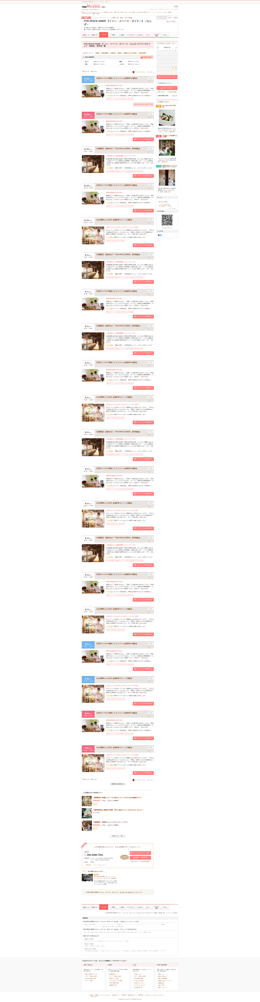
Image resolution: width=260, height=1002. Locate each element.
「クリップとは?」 (171, 208)
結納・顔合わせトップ (91, 974)
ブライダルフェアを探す (116, 980)
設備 (122, 35)
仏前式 (102, 946)
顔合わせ (164, 976)
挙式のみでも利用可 (143, 950)
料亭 (127, 941)
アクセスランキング (139, 985)
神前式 (87, 946)
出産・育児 (161, 985)
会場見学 (113, 53)
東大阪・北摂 (147, 932)
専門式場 (99, 941)
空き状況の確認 (145, 861)
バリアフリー (163, 950)
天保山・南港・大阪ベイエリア (134, 932)
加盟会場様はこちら (132, 995)
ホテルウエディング (91, 941)
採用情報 (124, 995)
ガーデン (108, 950)
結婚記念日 (161, 983)
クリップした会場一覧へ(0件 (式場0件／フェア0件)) (165, 205)
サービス (131, 35)
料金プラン (95, 35)
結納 (159, 976)
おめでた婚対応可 (153, 950)
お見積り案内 (142, 53)
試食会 (97, 53)
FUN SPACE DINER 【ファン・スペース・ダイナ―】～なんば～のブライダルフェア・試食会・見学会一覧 (141, 913)
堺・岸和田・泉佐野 (120, 932)
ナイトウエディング (118, 950)
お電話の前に (88, 864)
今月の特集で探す (114, 983)
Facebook (159, 235)
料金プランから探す (164, 9)
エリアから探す (174, 9)
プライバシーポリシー (106, 995)
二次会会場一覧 (138, 987)
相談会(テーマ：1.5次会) (130, 53)
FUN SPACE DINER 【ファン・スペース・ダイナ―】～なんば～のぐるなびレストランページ (114, 892)
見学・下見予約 (141, 857)
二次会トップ (137, 974)
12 (148, 72)
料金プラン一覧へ (118, 836)
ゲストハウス (107, 941)
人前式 (97, 946)
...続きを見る (144, 92)
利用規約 (97, 995)
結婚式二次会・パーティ (165, 980)
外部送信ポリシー (116, 995)
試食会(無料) (105, 53)
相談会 (119, 53)
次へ (151, 72)
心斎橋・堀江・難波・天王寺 (120, 17)
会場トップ (86, 35)
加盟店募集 (140, 995)
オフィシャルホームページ (100, 864)
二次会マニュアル (139, 983)
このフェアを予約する (144, 139)
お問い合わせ (134, 861)
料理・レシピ (161, 987)
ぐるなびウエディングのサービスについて (154, 995)
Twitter (161, 235)
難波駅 (130, 17)
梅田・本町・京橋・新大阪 (91, 932)
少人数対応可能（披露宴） (92, 950)
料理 (113, 35)
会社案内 (91, 995)
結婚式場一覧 (113, 985)
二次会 (175, 17)
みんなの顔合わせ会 (90, 978)
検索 (176, 6)
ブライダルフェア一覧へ (141, 853)
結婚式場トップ (113, 974)
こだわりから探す (139, 980)
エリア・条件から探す (91, 976)
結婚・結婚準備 (162, 978)
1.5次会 (103, 950)
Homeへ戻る (154, 9)
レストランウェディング (118, 941)
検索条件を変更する (117, 784)
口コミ (165, 35)
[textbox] (163, 6)
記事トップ (161, 974)
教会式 (92, 946)
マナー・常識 (88, 980)
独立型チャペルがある (130, 950)
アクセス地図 (156, 35)
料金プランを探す (114, 978)
